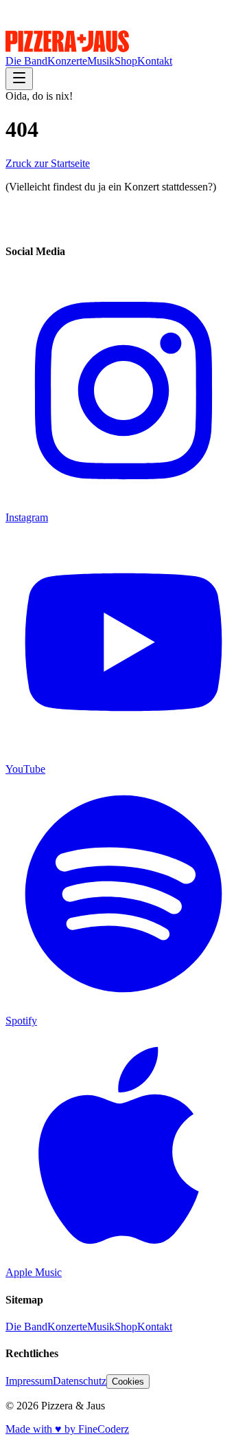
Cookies (128, 1381)
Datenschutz (79, 1381)
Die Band (26, 61)
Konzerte (67, 61)
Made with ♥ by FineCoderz (67, 1429)
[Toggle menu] (19, 78)
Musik (101, 61)
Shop (126, 61)
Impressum (29, 1381)
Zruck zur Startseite (47, 163)
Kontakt (154, 61)
